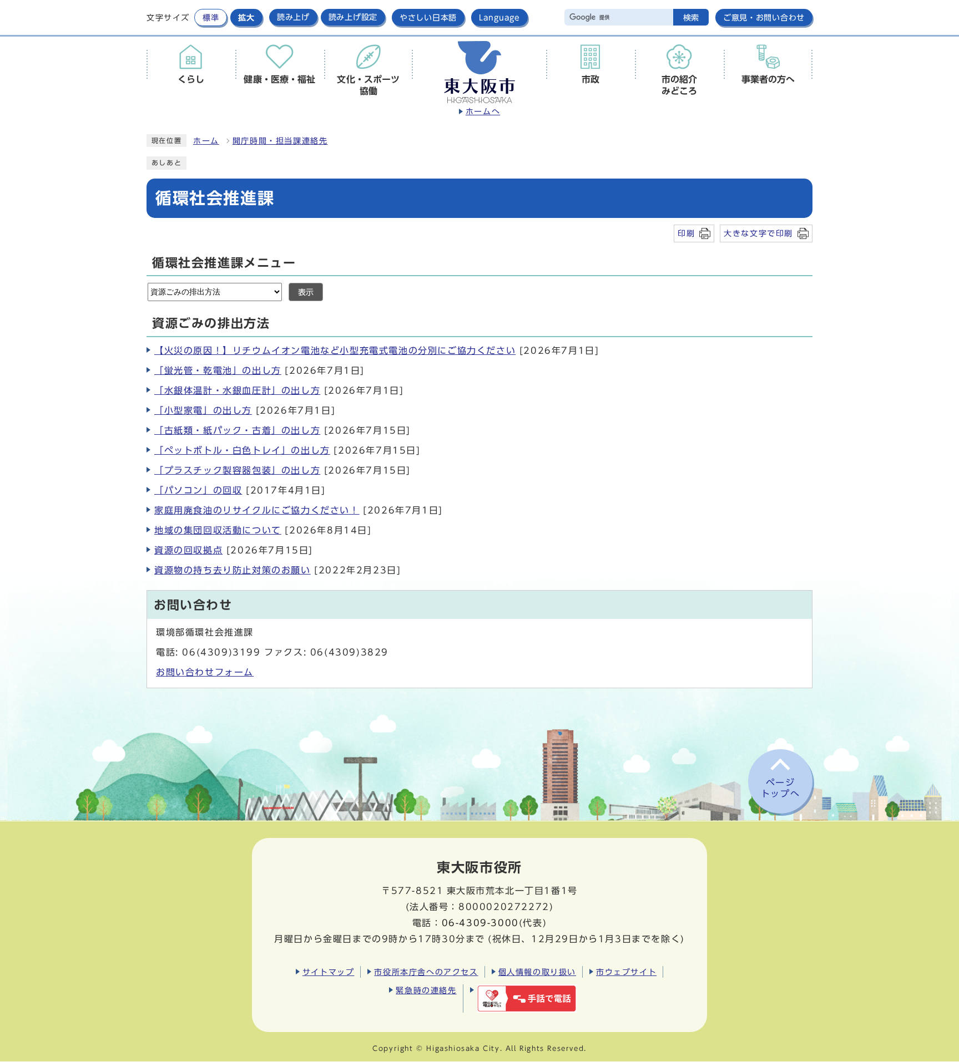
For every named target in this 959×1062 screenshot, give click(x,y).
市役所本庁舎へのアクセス (426, 972)
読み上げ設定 (353, 17)
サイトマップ (328, 972)
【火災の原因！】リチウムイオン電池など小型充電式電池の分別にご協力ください (335, 350)
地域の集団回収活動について (217, 530)
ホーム (206, 141)
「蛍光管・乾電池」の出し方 (217, 370)
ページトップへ (780, 788)
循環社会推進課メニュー (224, 263)
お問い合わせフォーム (205, 672)
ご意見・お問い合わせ (764, 17)
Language (499, 17)
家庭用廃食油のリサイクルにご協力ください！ (257, 510)
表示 (306, 292)
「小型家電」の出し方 (203, 410)
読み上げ (293, 17)
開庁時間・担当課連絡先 (280, 141)
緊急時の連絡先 (426, 990)
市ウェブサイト (626, 972)
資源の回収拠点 (188, 550)
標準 (211, 17)
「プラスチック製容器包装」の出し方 (237, 470)
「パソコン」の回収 (198, 490)
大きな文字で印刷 (758, 233)
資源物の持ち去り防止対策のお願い (232, 570)
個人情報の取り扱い (537, 972)
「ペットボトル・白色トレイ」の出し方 (242, 450)
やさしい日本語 (428, 17)
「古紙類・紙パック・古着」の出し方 (237, 430)
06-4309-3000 (480, 922)
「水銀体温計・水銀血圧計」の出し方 (237, 390)
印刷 (686, 233)
